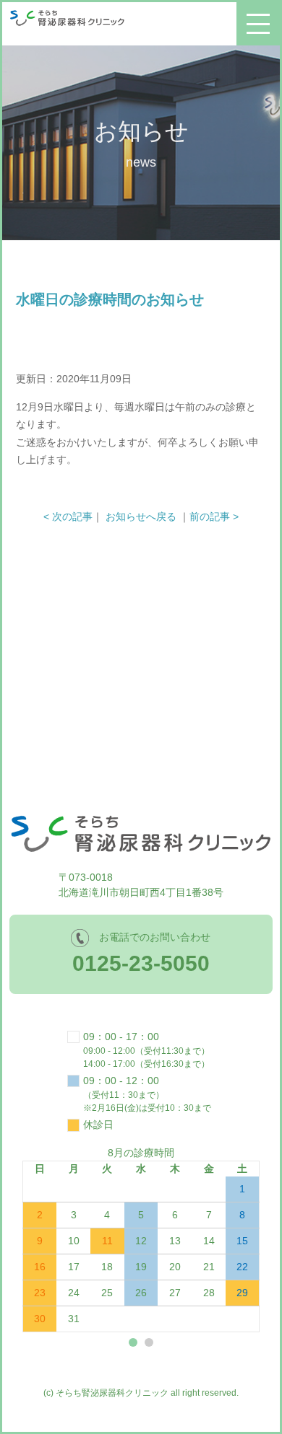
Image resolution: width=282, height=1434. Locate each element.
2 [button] (149, 1342)
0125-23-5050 (141, 963)
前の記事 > (214, 516)
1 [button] (133, 1342)
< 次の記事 (68, 516)
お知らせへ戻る (141, 516)
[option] (141, 1238)
